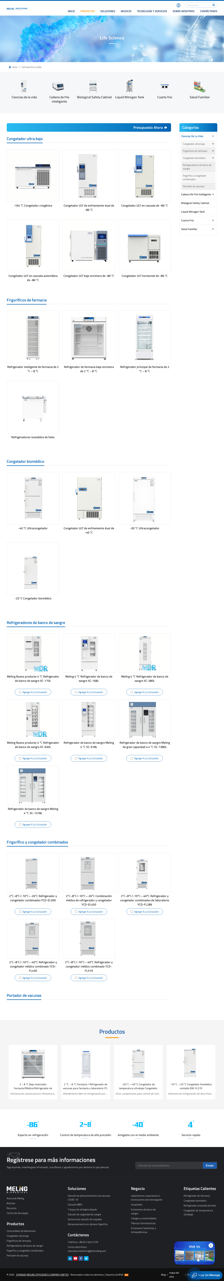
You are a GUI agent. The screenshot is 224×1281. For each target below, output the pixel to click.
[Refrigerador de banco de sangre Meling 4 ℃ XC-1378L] (33, 785)
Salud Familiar (200, 97)
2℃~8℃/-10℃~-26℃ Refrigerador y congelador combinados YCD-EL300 (33, 898)
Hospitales (137, 1204)
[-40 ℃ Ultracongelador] (33, 498)
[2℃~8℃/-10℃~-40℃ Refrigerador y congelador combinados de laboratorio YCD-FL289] (145, 872)
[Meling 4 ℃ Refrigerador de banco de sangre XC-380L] (145, 653)
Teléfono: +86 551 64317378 (83, 1242)
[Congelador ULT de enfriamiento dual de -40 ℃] (89, 498)
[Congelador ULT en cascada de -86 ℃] (145, 176)
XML (189, 1274)
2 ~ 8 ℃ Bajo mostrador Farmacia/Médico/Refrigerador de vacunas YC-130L (132, 1086)
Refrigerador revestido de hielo (200, 1205)
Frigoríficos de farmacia (195, 151)
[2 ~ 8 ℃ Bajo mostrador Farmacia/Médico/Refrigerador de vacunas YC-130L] (132, 1063)
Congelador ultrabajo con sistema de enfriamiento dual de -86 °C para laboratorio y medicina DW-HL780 (26, 1086)
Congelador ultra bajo (194, 143)
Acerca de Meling (15, 1198)
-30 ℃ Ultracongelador (144, 528)
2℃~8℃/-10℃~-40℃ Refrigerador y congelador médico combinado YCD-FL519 (89, 966)
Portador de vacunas (193, 186)
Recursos (12, 1208)
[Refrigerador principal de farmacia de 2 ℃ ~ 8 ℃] (145, 337)
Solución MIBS (75, 1204)
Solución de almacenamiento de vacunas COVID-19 (89, 1197)
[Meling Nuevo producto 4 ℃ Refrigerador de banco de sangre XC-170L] (33, 653)
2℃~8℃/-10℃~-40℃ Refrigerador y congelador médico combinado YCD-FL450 (33, 966)
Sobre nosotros (183, 11)
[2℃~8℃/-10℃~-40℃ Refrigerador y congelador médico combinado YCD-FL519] (89, 938)
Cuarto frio (164, 97)
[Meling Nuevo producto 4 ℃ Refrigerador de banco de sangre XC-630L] (33, 719)
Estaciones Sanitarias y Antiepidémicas (143, 1230)
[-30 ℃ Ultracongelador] (145, 498)
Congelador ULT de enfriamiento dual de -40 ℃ (89, 530)
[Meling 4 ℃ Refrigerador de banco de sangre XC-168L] (89, 653)
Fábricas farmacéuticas (143, 1223)
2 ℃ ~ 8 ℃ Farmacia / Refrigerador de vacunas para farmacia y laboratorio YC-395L (184, 1086)
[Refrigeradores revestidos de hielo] (33, 407)
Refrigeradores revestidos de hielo (33, 437)
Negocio (126, 11)
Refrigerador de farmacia (197, 1195)
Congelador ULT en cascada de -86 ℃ (144, 205)
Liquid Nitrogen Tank (129, 97)
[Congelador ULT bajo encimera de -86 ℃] (89, 246)
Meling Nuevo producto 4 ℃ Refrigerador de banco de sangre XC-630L (33, 745)
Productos (88, 11)
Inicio (71, 11)
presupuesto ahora (148, 127)
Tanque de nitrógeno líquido (82, 1209)
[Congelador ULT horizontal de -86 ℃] (145, 246)
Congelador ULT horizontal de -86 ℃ (145, 276)
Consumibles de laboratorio (21, 1231)
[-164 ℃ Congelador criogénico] (33, 176)
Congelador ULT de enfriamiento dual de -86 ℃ (89, 207)
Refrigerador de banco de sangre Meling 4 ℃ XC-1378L (33, 811)
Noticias (11, 1203)
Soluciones (107, 11)
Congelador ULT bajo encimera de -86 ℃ (88, 276)
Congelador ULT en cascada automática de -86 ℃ (33, 278)
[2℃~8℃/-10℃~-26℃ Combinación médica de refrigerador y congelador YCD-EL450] (89, 872)
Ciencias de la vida (31, 67)
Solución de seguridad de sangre (84, 1214)
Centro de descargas (17, 1213)
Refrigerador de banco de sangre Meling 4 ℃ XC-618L (89, 745)
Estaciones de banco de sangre (143, 1211)
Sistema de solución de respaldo (85, 1219)
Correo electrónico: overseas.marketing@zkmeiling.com (87, 1248)
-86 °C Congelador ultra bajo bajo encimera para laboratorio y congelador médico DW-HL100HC (79, 1086)
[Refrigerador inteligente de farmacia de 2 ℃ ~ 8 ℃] (33, 337)
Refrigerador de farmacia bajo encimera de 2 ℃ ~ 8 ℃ (89, 369)
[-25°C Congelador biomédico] (33, 568)
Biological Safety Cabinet (94, 97)
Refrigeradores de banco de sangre (197, 166)
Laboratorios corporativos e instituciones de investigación (146, 1197)
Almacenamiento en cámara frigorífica (88, 1224)
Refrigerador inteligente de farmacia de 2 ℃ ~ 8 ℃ (33, 369)
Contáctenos (208, 11)
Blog (163, 1274)
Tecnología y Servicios (152, 11)
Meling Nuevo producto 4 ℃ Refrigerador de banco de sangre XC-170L (33, 678)
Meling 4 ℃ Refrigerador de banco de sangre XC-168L (88, 678)
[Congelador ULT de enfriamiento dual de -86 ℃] (89, 176)
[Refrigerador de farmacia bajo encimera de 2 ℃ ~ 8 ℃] (89, 337)
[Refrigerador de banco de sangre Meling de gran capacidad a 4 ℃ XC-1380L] (145, 719)
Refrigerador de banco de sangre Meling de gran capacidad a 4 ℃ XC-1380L (145, 745)
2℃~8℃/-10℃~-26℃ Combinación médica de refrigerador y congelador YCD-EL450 (89, 900)
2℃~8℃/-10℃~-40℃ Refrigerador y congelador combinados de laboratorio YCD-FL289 (144, 900)
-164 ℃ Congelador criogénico (33, 205)
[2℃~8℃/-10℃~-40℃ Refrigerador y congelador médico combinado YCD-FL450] (33, 938)
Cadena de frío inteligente (59, 99)
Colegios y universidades (144, 1218)
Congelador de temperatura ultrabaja (198, 1212)
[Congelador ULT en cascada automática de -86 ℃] (33, 246)
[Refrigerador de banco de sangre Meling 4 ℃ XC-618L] (89, 719)
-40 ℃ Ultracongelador (33, 528)
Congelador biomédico (194, 158)
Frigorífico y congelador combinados (194, 177)
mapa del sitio (174, 1274)
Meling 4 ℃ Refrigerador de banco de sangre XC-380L (144, 678)
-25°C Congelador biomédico (33, 598)
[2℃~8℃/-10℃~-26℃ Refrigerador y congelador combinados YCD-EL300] (33, 872)
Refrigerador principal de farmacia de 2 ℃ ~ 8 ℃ (144, 369)
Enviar (210, 1165)
